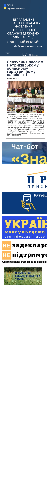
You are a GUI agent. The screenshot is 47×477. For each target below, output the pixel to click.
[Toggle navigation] (7, 54)
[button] (20, 109)
